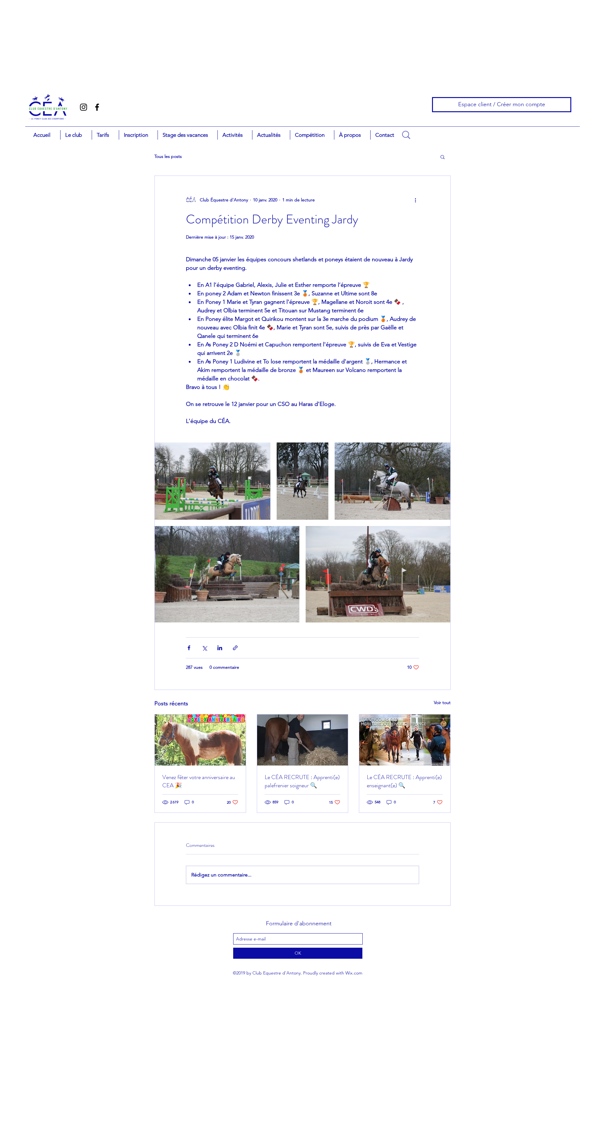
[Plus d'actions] (415, 200)
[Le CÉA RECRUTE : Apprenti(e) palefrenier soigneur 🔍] (302, 740)
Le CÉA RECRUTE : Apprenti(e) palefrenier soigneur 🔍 (302, 781)
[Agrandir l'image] (212, 481)
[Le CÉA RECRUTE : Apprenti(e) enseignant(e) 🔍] (404, 740)
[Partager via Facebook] (189, 648)
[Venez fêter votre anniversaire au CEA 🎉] (200, 740)
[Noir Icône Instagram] (83, 107)
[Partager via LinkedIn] (220, 648)
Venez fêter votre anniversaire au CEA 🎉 (198, 781)
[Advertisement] (39, 39)
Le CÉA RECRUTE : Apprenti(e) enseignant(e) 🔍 (404, 781)
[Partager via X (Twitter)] (204, 648)
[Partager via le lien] (235, 648)
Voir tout (442, 702)
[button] (76, 135)
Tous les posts (168, 156)
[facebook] (97, 107)
